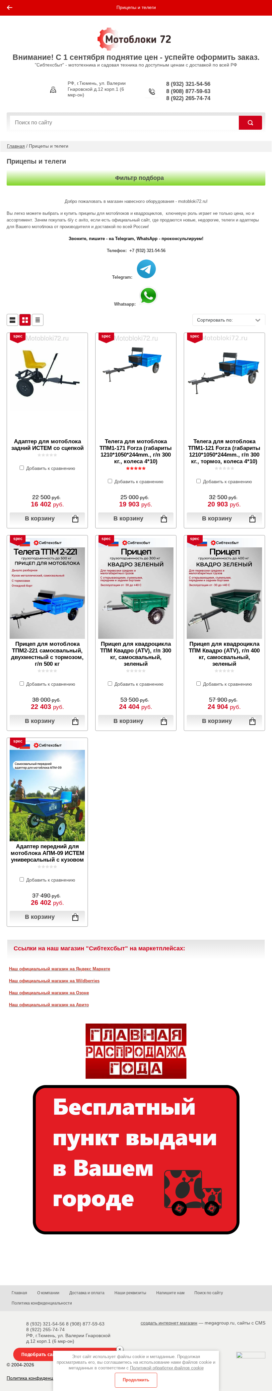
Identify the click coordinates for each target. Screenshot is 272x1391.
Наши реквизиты (130, 1293)
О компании (48, 1293)
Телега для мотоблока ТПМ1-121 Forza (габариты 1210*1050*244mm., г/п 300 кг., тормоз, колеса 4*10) (224, 451)
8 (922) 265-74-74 (188, 98)
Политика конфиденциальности (42, 1303)
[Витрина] (25, 320)
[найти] (250, 123)
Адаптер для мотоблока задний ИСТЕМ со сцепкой (47, 444)
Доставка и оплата (86, 1293)
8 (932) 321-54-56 (188, 84)
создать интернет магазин (169, 1322)
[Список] (12, 320)
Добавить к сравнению (50, 468)
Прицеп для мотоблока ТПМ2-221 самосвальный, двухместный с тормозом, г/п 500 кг (47, 654)
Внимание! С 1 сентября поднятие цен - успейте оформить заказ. (136, 57)
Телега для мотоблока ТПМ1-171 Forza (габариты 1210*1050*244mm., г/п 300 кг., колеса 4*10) (136, 451)
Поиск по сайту (208, 1293)
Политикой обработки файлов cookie (167, 1367)
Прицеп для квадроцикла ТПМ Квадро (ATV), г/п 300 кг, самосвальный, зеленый (135, 654)
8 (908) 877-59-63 (188, 91)
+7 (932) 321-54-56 (147, 250)
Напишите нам (170, 1293)
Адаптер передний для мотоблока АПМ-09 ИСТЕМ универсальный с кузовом (47, 853)
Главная (16, 146)
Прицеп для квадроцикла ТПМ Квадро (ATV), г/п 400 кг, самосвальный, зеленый (224, 654)
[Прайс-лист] (37, 320)
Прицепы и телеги (136, 7)
